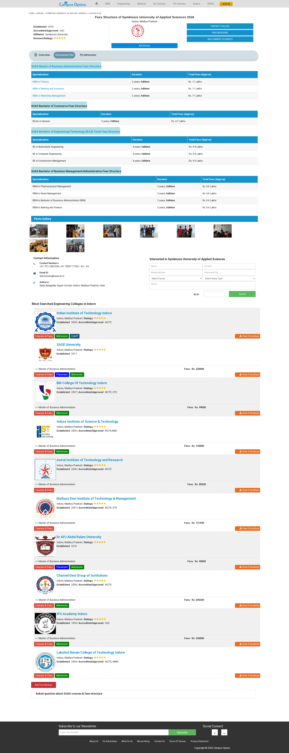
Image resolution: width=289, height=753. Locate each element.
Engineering (124, 3)
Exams (196, 3)
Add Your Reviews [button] (43, 685)
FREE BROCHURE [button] (220, 32)
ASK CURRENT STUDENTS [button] (220, 39)
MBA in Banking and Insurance (48, 88)
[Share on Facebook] (214, 733)
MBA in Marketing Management (49, 95)
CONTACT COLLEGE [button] (220, 26)
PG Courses (179, 3)
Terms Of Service (177, 741)
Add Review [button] (144, 45)
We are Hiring (143, 741)
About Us (94, 741)
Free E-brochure (250, 336)
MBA (107, 3)
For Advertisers (110, 741)
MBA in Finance (41, 81)
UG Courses (159, 3)
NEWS (210, 3)
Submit (242, 294)
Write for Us (127, 741)
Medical (141, 3)
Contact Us (159, 741)
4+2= (196, 294)
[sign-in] (226, 3)
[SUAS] (47, 231)
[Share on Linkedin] (224, 733)
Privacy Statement (199, 741)
